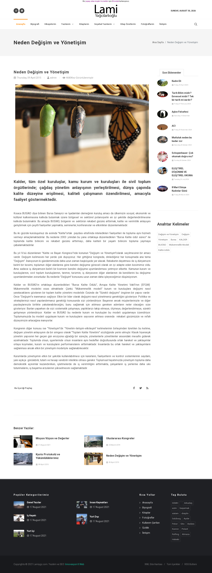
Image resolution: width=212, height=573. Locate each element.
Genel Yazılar (34, 502)
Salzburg (176, 518)
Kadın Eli (176, 81)
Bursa (173, 239)
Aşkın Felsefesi (180, 111)
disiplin (185, 513)
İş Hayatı (31, 515)
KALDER (183, 239)
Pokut (175, 524)
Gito (183, 524)
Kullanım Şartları (151, 522)
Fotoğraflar (148, 517)
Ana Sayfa (158, 42)
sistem (175, 513)
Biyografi (147, 507)
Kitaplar (146, 512)
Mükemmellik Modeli (179, 245)
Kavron (175, 529)
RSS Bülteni (191, 564)
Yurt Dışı (94, 516)
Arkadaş (188, 503)
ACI (174, 125)
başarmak (184, 508)
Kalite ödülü (164, 250)
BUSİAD (162, 245)
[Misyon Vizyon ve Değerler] (23, 441)
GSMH (175, 503)
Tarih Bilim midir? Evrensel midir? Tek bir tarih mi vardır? (183, 96)
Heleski (175, 539)
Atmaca (185, 534)
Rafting (175, 534)
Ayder (186, 518)
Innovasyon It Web (74, 564)
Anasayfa (147, 502)
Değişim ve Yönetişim (168, 234)
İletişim (146, 532)
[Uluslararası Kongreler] (93, 441)
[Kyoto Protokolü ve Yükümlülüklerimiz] (23, 459)
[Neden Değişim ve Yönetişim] (93, 459)
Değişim (185, 234)
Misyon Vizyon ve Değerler (52, 438)
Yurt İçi (30, 531)
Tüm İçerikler (173, 564)
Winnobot (115, 1)
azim (174, 508)
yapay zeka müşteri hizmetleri (97, 1)
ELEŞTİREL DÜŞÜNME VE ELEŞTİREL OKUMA (182, 172)
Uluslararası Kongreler (120, 438)
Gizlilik (145, 527)
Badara (190, 524)
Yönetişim (163, 239)
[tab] (172, 72)
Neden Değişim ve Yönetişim (124, 455)
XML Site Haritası (153, 564)
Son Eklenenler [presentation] (171, 72)
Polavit (185, 529)
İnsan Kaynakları (99, 502)
